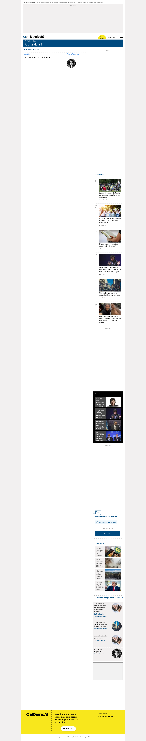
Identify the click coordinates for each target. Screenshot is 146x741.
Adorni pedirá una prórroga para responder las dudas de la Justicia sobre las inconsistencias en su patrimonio (100, 425)
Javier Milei (38, 2)
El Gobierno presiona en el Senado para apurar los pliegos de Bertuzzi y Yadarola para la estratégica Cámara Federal (100, 436)
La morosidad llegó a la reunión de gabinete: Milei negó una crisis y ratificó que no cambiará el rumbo (100, 413)
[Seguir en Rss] (112, 716)
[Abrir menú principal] (121, 37)
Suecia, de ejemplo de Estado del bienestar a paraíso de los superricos (109, 195)
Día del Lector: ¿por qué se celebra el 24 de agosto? (108, 245)
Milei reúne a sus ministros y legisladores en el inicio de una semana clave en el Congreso (110, 269)
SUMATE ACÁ (68, 729)
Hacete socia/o (102, 37)
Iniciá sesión (111, 37)
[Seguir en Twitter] (98, 716)
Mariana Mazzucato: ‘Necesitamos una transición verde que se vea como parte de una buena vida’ (100, 551)
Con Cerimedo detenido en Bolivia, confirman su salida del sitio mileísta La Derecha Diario (110, 319)
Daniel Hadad (90, 2)
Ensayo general (71, 2)
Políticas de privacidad (72, 737)
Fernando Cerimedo (54, 2)
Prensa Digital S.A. (59, 737)
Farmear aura (79, 2)
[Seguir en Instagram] (106, 716)
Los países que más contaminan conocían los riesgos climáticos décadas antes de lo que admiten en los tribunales (100, 586)
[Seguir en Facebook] (101, 716)
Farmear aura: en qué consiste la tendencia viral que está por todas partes (110, 220)
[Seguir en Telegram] (103, 716)
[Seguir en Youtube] (109, 716)
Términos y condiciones (86, 737)
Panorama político (63, 2)
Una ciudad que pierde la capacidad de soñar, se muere (109, 294)
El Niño (84, 2)
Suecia (95, 2)
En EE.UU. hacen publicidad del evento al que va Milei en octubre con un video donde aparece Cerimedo (100, 402)
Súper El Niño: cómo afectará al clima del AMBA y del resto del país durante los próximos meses (100, 563)
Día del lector (100, 2)
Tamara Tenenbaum (73, 54)
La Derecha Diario (45, 2)
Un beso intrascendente (37, 57)
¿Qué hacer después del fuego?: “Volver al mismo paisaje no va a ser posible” (100, 574)
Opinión (26, 54)
